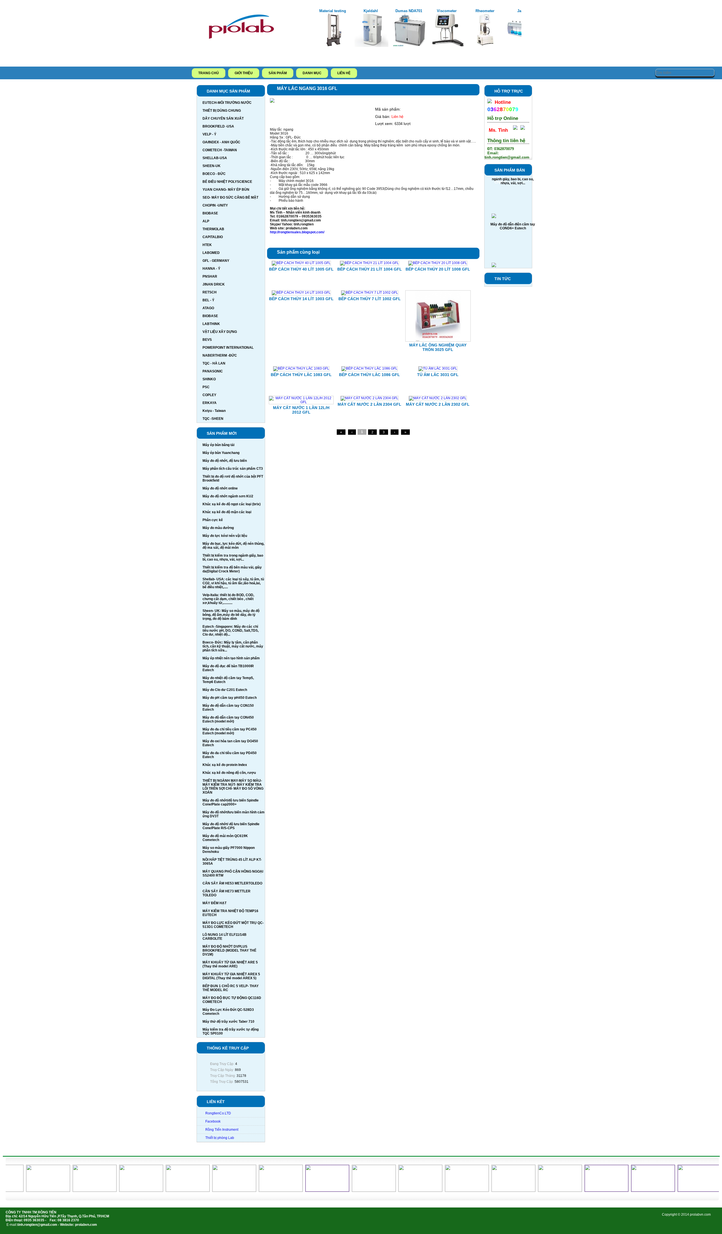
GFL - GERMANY (215, 261)
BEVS (207, 340)
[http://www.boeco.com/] (545, 1191)
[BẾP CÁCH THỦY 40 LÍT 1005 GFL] (301, 263)
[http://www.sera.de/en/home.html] (126, 1191)
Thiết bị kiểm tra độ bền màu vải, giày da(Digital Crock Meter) (232, 569)
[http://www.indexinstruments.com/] (219, 1191)
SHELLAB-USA (214, 158)
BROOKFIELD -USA (218, 126)
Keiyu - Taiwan (214, 411)
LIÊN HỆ (344, 73)
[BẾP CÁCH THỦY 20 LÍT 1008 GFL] (437, 263)
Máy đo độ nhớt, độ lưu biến (224, 461)
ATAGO (208, 308)
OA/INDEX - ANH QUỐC (221, 142)
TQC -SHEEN (212, 419)
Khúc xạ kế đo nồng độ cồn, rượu (229, 773)
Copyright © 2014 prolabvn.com (686, 1215)
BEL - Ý (208, 300)
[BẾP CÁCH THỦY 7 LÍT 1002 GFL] (369, 293)
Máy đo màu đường (218, 528)
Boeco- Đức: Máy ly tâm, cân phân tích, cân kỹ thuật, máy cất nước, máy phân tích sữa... (232, 646)
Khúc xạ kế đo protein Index (224, 765)
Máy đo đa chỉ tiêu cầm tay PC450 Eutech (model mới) (229, 731)
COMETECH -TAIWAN (219, 150)
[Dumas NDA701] (371, 46)
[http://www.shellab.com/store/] (33, 1191)
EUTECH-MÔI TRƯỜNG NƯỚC (227, 103)
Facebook (213, 1121)
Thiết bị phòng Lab (219, 1138)
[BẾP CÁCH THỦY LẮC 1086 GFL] (369, 368)
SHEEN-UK (211, 166)
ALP (205, 221)
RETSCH (209, 292)
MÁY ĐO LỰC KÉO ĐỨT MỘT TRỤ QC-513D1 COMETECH (233, 925)
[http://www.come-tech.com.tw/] (406, 1191)
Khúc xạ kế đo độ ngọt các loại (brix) (231, 504)
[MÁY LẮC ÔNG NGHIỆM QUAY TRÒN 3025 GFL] (438, 340)
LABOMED (211, 253)
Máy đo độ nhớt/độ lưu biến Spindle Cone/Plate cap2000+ (230, 802)
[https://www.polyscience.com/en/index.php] (173, 1191)
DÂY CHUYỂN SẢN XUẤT (223, 118)
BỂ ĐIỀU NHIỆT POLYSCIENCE (227, 182)
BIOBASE (210, 213)
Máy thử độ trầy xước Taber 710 (228, 1022)
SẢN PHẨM (277, 73)
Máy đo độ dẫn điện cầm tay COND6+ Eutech (512, 212)
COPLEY (209, 395)
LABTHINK (211, 324)
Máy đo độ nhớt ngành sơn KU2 (227, 496)
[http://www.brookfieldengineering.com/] (499, 1191)
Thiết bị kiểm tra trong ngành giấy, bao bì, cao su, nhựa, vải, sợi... (232, 557)
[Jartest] (485, 46)
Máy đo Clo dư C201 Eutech (224, 690)
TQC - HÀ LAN (213, 363)
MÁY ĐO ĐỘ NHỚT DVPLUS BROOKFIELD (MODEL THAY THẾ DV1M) (229, 950)
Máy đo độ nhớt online (220, 488)
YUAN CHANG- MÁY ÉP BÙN (225, 190)
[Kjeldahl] (333, 46)
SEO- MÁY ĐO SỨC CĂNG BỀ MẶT (230, 197)
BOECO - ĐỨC (214, 174)
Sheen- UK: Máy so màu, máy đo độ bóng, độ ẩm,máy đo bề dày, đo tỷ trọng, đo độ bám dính (230, 615)
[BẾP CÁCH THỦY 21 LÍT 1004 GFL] (369, 263)
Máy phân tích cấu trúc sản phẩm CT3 (232, 469)
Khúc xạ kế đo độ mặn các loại (226, 512)
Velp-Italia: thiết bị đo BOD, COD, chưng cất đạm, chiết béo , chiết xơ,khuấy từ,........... (228, 599)
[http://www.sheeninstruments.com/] (80, 1191)
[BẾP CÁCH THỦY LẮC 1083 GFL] (301, 368)
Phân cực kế (212, 520)
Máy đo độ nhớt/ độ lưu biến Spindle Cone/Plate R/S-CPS (230, 826)
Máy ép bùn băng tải (218, 445)
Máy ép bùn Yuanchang (220, 453)
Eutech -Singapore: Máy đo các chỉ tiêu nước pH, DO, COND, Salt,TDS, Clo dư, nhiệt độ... (230, 630)
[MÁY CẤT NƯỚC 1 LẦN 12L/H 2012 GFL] (301, 402)
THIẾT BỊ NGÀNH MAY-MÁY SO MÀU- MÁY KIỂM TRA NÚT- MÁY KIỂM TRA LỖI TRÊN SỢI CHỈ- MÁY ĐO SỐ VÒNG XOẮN (232, 786)
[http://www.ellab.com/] (359, 1191)
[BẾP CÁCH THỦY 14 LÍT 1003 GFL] (301, 293)
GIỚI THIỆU (244, 73)
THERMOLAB (213, 229)
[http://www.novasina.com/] (266, 1191)
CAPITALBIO (212, 237)
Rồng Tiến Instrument (221, 1130)
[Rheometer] (447, 46)
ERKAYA (209, 403)
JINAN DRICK (213, 284)
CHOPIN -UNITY (215, 205)
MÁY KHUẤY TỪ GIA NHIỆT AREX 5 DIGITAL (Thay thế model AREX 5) (231, 976)
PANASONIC (212, 371)
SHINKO (209, 379)
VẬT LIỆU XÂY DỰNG (219, 332)
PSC (206, 387)
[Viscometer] (409, 46)
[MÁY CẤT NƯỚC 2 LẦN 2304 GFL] (369, 398)
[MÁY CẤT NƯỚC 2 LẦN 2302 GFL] (438, 398)
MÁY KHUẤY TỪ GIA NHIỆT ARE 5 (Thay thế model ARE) (230, 964)
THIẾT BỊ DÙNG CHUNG (221, 111)
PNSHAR (209, 276)
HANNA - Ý (211, 269)
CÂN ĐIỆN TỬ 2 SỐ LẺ (513, 259)
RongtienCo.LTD (218, 1113)
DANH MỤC (312, 73)
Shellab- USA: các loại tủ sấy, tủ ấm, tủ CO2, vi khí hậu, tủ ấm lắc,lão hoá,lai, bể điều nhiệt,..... (233, 583)
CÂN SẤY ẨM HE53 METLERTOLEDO (232, 883)
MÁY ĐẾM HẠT (214, 903)
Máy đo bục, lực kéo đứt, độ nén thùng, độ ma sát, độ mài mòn (233, 546)
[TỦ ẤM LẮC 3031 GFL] (437, 368)
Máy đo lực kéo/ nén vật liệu (224, 536)
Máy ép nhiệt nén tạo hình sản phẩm (231, 658)
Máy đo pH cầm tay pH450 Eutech (229, 698)
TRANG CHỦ (208, 73)
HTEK (207, 245)
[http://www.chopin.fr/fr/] (452, 1191)
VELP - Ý (209, 134)
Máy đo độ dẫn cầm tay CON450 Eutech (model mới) (228, 719)
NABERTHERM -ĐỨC (219, 355)
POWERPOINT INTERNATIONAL (228, 348)
